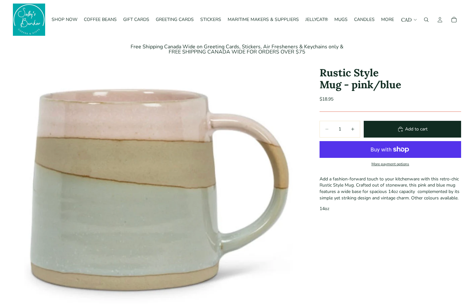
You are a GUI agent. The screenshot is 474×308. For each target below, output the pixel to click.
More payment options (390, 164)
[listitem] (387, 20)
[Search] (426, 20)
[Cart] (454, 20)
